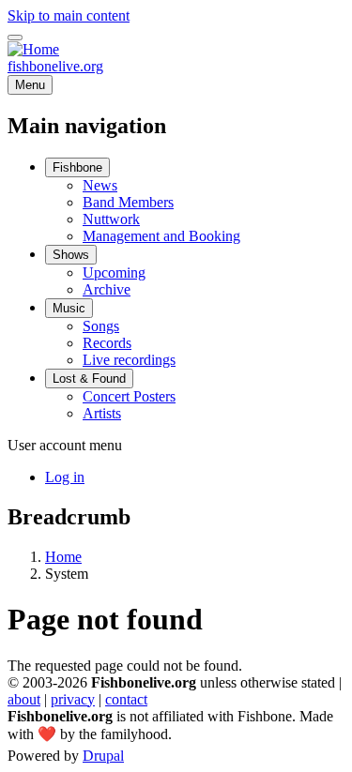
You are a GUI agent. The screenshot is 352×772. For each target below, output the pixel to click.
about (24, 699)
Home (63, 557)
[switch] (15, 37)
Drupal (103, 756)
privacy (73, 699)
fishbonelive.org (55, 66)
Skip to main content (69, 15)
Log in (64, 477)
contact (126, 699)
